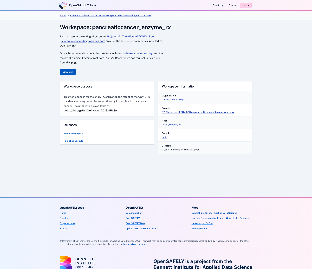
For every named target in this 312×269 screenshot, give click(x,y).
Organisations (67, 223)
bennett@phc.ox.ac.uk (135, 244)
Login (246, 5)
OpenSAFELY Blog (135, 223)
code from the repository (137, 53)
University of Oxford (202, 223)
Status (232, 5)
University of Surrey (173, 99)
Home (63, 15)
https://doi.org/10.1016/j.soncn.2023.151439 (90, 110)
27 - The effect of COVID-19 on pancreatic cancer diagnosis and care (198, 112)
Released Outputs (73, 133)
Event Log (218, 5)
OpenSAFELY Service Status (141, 228)
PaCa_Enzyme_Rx (172, 124)
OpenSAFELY (133, 218)
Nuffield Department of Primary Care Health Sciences (220, 218)
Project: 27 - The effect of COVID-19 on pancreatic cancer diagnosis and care (110, 15)
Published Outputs (73, 141)
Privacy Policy (199, 228)
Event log (65, 218)
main (164, 137)
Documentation (134, 213)
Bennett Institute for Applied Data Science (214, 213)
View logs (68, 72)
